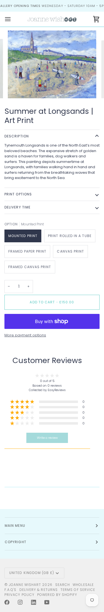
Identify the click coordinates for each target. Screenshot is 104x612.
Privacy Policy (19, 594)
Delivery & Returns (38, 589)
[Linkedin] (33, 602)
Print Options (18, 194)
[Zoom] (18, 88)
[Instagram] (20, 602)
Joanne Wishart (25, 584)
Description (16, 136)
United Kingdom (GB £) (31, 572)
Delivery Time (17, 207)
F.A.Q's (10, 589)
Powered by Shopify (57, 594)
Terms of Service (77, 589)
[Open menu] (12, 19)
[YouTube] (46, 602)
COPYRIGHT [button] (15, 542)
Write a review (47, 437)
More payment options (25, 335)
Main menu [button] (15, 525)
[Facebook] (6, 602)
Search (62, 584)
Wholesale (83, 584)
